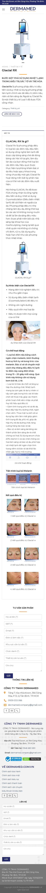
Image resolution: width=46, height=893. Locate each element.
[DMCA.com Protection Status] (31, 759)
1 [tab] (23, 63)
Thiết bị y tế (16, 67)
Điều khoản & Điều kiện (12, 791)
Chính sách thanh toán (12, 783)
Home (5, 67)
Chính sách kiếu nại (10, 779)
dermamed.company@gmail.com (25, 705)
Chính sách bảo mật (11, 775)
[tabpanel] (23, 40)
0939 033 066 (15, 700)
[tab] (23, 133)
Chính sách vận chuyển (12, 787)
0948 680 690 (28, 748)
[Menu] (3, 9)
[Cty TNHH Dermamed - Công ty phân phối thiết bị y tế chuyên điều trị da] (23, 9)
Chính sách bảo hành (11, 771)
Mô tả (7, 133)
